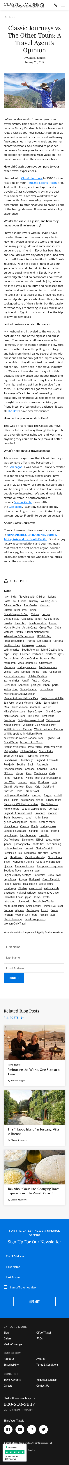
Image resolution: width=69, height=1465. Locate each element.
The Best (13, 411)
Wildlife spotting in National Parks (23, 733)
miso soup (9, 901)
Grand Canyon (54, 711)
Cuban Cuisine (29, 658)
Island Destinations (52, 649)
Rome (35, 671)
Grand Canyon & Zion (16, 614)
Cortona (58, 640)
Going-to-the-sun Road (31, 720)
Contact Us (42, 1385)
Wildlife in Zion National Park (39, 724)
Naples (19, 773)
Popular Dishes (12, 883)
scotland (52, 812)
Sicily (14, 653)
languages (9, 892)
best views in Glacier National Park (23, 737)
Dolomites (28, 839)
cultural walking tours (34, 808)
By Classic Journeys (34, 57)
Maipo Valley (11, 751)
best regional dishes (32, 799)
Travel (7, 861)
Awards (40, 1358)
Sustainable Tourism (44, 901)
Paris (44, 671)
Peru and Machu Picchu (42, 182)
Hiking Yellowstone (14, 711)
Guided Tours (51, 618)
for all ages (10, 888)
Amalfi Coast (29, 627)
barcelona (17, 817)
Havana (44, 658)
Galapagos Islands (32, 618)
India (14, 596)
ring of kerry (10, 835)
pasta (15, 799)
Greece (46, 680)
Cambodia (55, 671)
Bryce (33, 609)
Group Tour (45, 627)
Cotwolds (52, 759)
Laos (16, 671)
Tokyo (37, 896)
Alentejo (19, 786)
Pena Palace (35, 746)
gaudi (29, 817)
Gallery (7, 1338)
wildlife (47, 706)
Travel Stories (14, 1064)
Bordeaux (43, 782)
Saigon (48, 795)
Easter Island (51, 702)
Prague (23, 879)
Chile (38, 702)
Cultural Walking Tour (48, 861)
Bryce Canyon (35, 711)
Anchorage (32, 910)
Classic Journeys (32, 178)
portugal (35, 684)
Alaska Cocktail (44, 848)
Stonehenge (26, 759)
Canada (24, 826)
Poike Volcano (20, 706)
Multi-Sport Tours (14, 905)
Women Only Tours (26, 914)
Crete (52, 773)
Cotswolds (39, 874)
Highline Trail (52, 737)
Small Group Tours (35, 919)
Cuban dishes (11, 658)
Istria (54, 782)
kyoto (46, 896)
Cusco (54, 910)
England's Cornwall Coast (18, 812)
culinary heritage (13, 848)
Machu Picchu (23, 502)
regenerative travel (48, 892)
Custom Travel (12, 609)
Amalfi (25, 680)
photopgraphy (22, 843)
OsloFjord (48, 786)
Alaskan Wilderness (15, 746)
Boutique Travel (12, 870)
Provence (40, 812)
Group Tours (55, 857)
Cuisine (22, 600)
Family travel (32, 790)
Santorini (23, 684)
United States (11, 618)
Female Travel (47, 914)
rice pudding (54, 843)
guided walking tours (15, 821)
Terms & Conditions (47, 1364)
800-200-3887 (19, 1404)
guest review (53, 839)
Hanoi (44, 910)
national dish (51, 888)
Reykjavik (9, 764)
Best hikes (9, 720)
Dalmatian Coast (13, 896)
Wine (33, 782)
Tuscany (33, 600)
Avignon (8, 914)
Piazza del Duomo (14, 640)
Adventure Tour (12, 605)
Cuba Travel (54, 874)
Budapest (34, 879)
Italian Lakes (41, 817)
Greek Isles (10, 684)
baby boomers (28, 835)
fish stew (43, 852)
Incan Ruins (46, 689)
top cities (44, 835)
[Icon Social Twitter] (43, 1429)
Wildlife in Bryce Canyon (18, 729)
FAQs (39, 1338)
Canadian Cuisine (24, 865)
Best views (33, 715)
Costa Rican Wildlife (52, 698)
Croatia (8, 622)
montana (35, 706)
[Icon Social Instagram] (31, 1429)
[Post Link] (34, 1056)
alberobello (24, 901)
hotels (33, 821)
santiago (36, 795)
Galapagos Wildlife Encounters (21, 804)
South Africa (46, 751)
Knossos (8, 790)
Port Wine (9, 782)
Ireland (55, 830)
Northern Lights (54, 653)
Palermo (22, 782)
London (25, 671)
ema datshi (35, 888)
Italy (6, 596)
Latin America (11, 649)
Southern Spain (25, 764)
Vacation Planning (35, 857)
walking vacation (26, 667)
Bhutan (22, 888)
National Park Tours (31, 742)
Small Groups (33, 905)
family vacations (48, 667)
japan (28, 896)
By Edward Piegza (16, 1080)
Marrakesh (10, 662)
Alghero (19, 910)
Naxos (29, 777)
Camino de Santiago (15, 830)
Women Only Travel (15, 923)
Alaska (19, 631)
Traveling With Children (32, 596)
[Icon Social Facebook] (8, 1429)
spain (7, 799)
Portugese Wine (53, 746)
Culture (35, 614)
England (40, 759)
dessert (29, 848)
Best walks (48, 715)
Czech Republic (51, 879)
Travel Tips (20, 622)
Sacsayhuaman (28, 689)
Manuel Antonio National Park (21, 698)
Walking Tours (48, 600)
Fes (53, 658)
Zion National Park (14, 715)
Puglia (34, 826)
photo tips (38, 843)
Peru (24, 609)
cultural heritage (26, 892)
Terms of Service (27, 1450)
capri (6, 653)
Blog (6, 1332)
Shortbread (16, 857)
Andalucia (42, 764)
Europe (46, 614)
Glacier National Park (37, 631)
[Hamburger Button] (63, 5)
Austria (36, 680)
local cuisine (30, 883)
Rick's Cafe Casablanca (48, 777)
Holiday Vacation (37, 676)
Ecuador (41, 645)
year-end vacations (14, 676)
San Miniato (44, 640)
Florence (25, 653)
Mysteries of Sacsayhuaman (19, 693)
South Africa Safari (14, 755)
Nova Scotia (11, 826)
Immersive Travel (53, 905)
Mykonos (18, 777)
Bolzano (8, 910)
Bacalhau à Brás (13, 852)
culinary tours (53, 799)
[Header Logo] (24, 5)
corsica (45, 830)
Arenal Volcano (24, 702)
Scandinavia (10, 759)
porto (55, 684)
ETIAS (39, 839)
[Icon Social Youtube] (19, 1429)
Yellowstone (53, 720)
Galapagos (15, 467)
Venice (7, 671)
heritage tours (47, 821)
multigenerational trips (16, 795)
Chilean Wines (28, 751)
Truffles (30, 640)
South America (30, 649)
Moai (6, 706)
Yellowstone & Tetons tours (19, 636)
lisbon (46, 684)
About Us (9, 1358)
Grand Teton (11, 742)
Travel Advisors (12, 1379)
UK (5, 857)
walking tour (11, 689)
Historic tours (11, 808)
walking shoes (48, 826)
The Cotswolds (49, 804)
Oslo (37, 786)
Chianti (8, 786)
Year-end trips (11, 680)
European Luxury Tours (50, 865)
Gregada (55, 852)
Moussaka (30, 852)
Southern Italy (12, 645)
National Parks (12, 724)
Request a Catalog (46, 1379)
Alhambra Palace (13, 768)
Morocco (45, 605)
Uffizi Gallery (44, 636)
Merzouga (9, 667)
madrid (58, 795)
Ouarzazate (45, 662)
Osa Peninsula (12, 839)
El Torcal (8, 773)
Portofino (37, 653)
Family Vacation (38, 622)
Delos (19, 790)
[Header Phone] (56, 5)
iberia (7, 817)
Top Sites (33, 755)
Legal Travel (10, 879)
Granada (30, 768)
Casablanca (40, 773)
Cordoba (42, 768)
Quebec (8, 865)
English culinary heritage (17, 874)
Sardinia (33, 830)
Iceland (52, 596)
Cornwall (54, 808)
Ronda (53, 768)
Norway (44, 755)
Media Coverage (13, 1344)
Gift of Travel (43, 1332)
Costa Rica (10, 600)
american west (32, 870)
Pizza (28, 773)
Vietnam (8, 631)
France (53, 622)
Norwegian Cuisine (23, 861)
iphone (7, 843)
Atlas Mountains (27, 662)
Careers (8, 1385)
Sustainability (11, 1364)
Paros (7, 777)
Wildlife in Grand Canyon (48, 729)
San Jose (9, 702)
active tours (46, 883)
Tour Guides (30, 605)
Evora (29, 786)
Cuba (58, 627)
